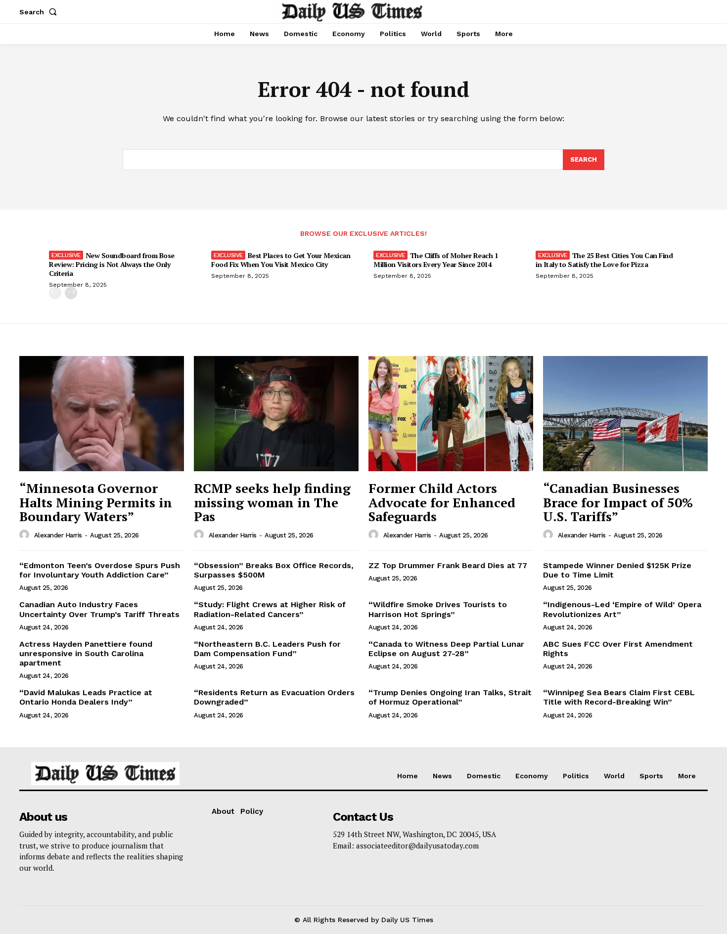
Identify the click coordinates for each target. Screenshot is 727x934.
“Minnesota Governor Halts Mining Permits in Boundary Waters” (95, 502)
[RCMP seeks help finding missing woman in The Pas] (276, 413)
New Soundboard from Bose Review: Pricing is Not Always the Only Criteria (112, 264)
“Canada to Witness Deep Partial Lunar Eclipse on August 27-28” (446, 648)
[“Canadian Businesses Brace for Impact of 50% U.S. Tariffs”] (625, 413)
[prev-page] (55, 293)
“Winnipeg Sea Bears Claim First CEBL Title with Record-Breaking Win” (619, 697)
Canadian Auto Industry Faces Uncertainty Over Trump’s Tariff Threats (99, 609)
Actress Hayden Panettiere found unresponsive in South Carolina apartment (85, 653)
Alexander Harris (58, 535)
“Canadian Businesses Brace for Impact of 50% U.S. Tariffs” (618, 502)
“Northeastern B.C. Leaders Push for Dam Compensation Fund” (267, 648)
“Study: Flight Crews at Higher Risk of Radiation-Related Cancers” (270, 609)
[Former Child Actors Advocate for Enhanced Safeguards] (450, 413)
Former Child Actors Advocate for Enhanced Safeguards (441, 502)
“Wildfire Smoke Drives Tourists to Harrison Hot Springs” (437, 609)
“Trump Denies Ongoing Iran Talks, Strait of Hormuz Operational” (450, 697)
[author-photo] (25, 535)
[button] (40, 11)
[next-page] (71, 293)
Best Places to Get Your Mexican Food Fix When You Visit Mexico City (280, 260)
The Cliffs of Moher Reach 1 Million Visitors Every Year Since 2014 (435, 260)
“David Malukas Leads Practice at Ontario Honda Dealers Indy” (85, 697)
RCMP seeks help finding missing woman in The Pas (272, 502)
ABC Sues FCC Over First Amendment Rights (618, 648)
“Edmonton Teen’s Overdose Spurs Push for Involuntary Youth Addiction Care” (99, 570)
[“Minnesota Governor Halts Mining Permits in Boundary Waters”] (101, 413)
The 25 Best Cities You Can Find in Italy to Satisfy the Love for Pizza (604, 260)
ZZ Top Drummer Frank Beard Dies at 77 (447, 565)
